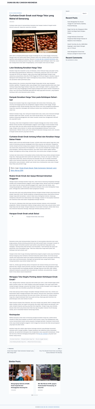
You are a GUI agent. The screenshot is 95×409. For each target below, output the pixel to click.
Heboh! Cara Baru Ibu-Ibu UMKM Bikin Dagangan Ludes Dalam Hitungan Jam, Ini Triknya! (77, 46)
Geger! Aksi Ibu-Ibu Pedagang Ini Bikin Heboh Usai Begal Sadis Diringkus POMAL (77, 31)
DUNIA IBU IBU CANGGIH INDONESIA (49, 407)
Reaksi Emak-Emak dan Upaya (34, 341)
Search (67, 11)
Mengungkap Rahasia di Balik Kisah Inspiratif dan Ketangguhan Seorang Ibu (20, 385)
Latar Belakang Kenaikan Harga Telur (18, 341)
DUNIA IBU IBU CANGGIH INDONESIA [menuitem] (45, 59)
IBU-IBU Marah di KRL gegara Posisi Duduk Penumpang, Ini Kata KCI (47, 385)
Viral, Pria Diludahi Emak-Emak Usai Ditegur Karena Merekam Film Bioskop (50, 350)
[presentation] (21, 372)
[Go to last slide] (11, 379)
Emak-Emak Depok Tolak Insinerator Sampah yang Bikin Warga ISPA (20, 350)
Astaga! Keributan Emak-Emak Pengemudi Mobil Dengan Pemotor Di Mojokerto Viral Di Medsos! (77, 38)
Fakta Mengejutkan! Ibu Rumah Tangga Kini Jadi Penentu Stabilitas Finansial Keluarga (76, 23)
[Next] (58, 379)
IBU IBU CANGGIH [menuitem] (43, 333)
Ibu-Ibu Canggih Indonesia (41, 339)
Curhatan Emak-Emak (15, 339)
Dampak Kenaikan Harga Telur (27, 339)
